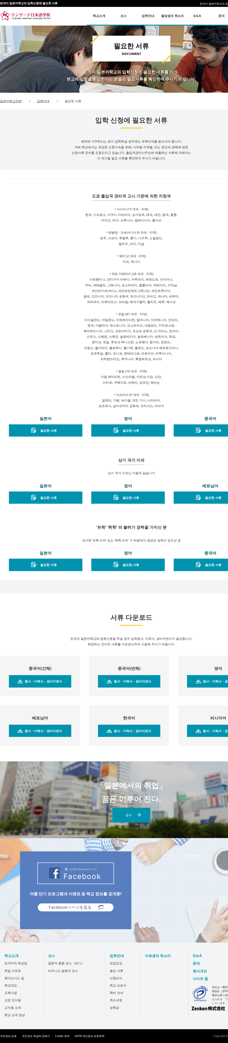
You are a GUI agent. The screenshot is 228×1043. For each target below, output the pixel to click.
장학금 (114, 1007)
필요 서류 (116, 971)
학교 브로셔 (118, 985)
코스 (51, 955)
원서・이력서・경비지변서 (43, 681)
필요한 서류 (48, 430)
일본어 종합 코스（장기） (66, 963)
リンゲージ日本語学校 (187, 856)
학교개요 (10, 985)
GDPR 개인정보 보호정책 (89, 1036)
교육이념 (10, 993)
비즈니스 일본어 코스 (63, 971)
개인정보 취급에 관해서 (36, 1036)
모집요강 (116, 963)
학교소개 (11, 955)
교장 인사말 (12, 1000)
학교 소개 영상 (14, 1015)
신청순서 (116, 978)
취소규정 (116, 1000)
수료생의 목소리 (158, 955)
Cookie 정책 (62, 1036)
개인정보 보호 (8, 1036)
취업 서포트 (12, 971)
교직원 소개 (12, 1007)
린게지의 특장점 (15, 963)
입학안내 (43, 101)
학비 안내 (116, 993)
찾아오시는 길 (14, 978)
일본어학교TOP (11, 101)
